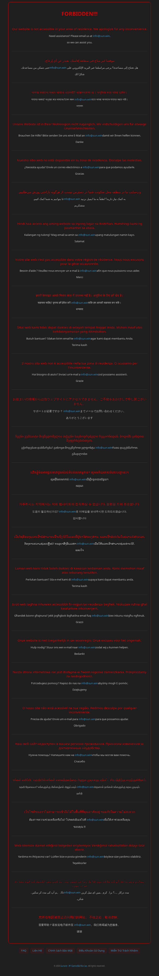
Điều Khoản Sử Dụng (92, 950)
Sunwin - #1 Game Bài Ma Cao (73, 966)
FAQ (23, 950)
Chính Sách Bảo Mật (60, 950)
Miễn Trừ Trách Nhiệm (124, 950)
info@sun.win (101, 36)
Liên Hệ (37, 950)
